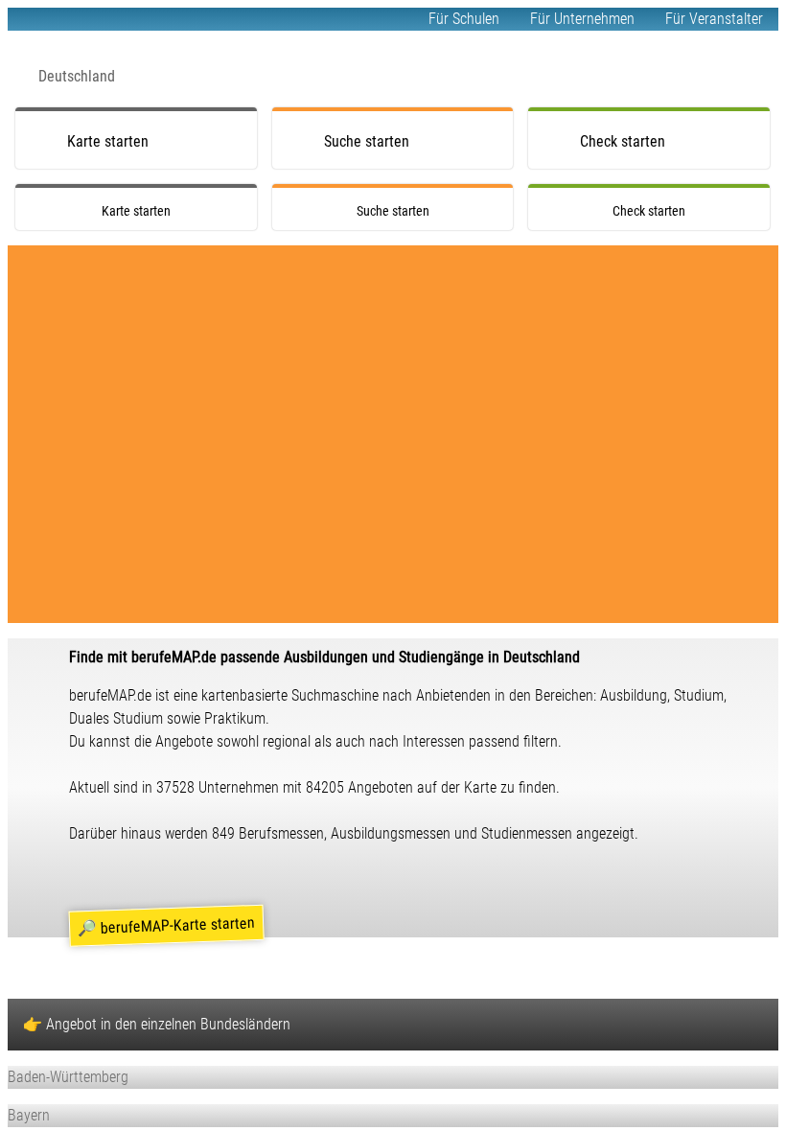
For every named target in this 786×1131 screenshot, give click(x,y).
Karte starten (108, 141)
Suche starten (366, 141)
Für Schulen (463, 19)
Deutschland (76, 76)
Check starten (622, 141)
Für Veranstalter (714, 19)
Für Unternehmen (582, 19)
